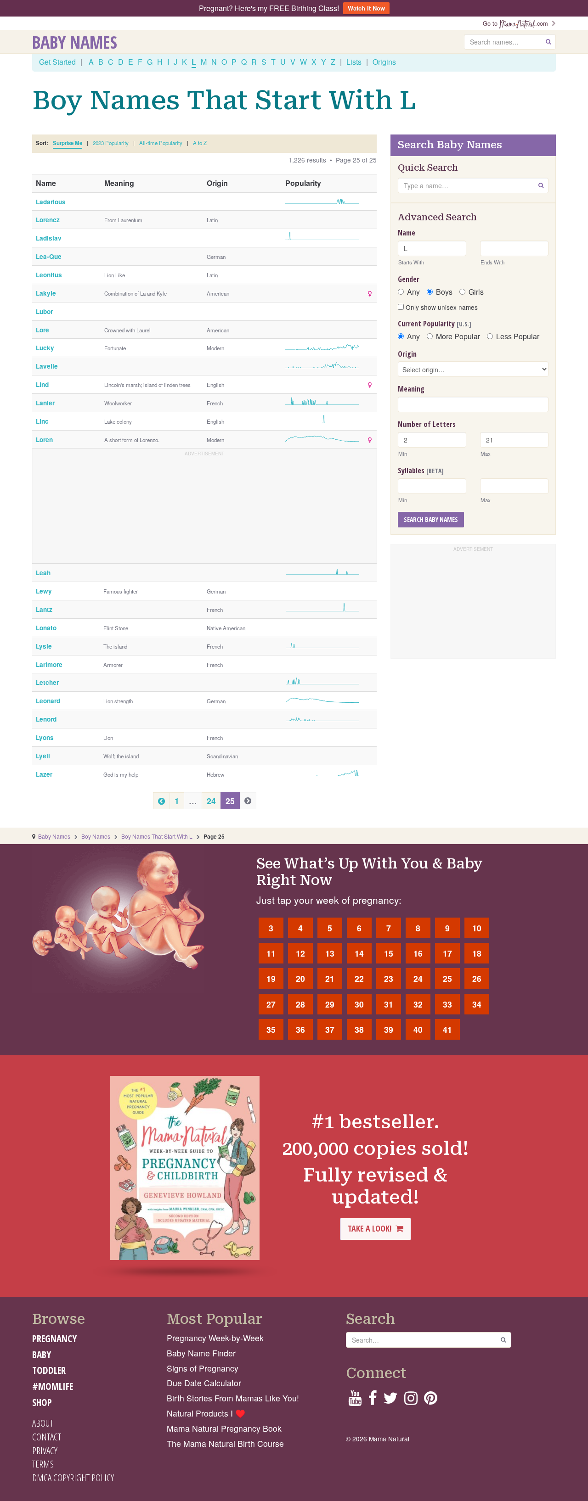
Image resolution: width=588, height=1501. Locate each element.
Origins (384, 61)
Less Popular (517, 336)
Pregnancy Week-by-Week (215, 1338)
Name (406, 233)
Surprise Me (67, 143)
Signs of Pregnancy (202, 1368)
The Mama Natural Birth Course (225, 1443)
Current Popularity (434, 324)
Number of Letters (427, 424)
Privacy (44, 1450)
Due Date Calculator (204, 1383)
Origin (407, 354)
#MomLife (52, 1386)
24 (211, 801)
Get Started (57, 61)
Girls (476, 292)
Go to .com (517, 23)
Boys (444, 292)
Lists (354, 61)
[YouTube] (355, 1400)
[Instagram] (411, 1400)
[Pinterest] (430, 1400)
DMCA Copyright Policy (73, 1477)
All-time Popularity (160, 142)
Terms (43, 1463)
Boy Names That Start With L (156, 836)
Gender (408, 279)
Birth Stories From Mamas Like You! (233, 1398)
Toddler (49, 1370)
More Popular (458, 336)
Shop (42, 1402)
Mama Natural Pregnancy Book (224, 1428)
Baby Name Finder (201, 1353)
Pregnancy (54, 1338)
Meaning (411, 389)
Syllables (421, 470)
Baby (41, 1354)
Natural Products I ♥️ (206, 1413)
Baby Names (74, 41)
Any (413, 292)
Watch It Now (366, 8)
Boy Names (95, 836)
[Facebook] (372, 1400)
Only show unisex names (441, 307)
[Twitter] (390, 1400)
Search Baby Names (431, 519)
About (42, 1423)
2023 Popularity (111, 142)
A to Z (200, 142)
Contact (46, 1436)
